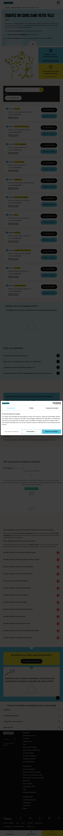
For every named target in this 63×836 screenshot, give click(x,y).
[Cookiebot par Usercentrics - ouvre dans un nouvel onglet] (54, 403)
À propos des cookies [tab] (52, 408)
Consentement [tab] (11, 408)
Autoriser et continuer (51, 431)
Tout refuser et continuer (11, 431)
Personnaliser (31, 431)
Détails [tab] (31, 408)
